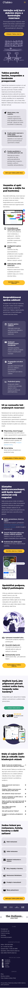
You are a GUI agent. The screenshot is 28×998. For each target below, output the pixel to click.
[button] (14, 765)
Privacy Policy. (4, 983)
